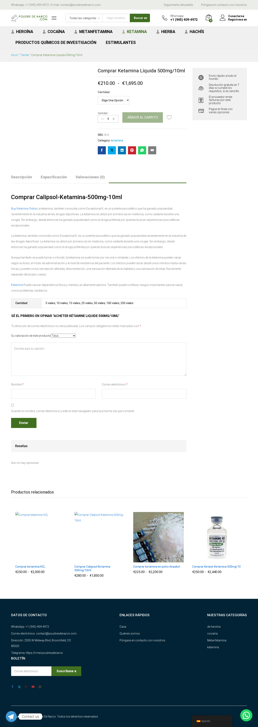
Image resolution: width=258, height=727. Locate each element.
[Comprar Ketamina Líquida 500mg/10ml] (102, 150)
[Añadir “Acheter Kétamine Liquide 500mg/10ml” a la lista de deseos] (169, 117)
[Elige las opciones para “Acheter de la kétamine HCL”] (31, 560)
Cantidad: (104, 92)
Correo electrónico (115, 384)
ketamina (117, 140)
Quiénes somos (130, 633)
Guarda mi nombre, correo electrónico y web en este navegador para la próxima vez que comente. (73, 411)
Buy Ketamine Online (24, 208)
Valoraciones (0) (90, 177)
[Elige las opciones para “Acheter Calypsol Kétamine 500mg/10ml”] (90, 560)
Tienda (24, 55)
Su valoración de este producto (31, 335)
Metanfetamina (95, 32)
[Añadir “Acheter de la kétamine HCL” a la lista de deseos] (49, 560)
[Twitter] (19, 687)
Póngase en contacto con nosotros (224, 4)
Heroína (24, 32)
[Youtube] (33, 687)
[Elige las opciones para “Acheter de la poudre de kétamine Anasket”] (149, 560)
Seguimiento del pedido (178, 4)
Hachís (197, 32)
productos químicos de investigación (56, 43)
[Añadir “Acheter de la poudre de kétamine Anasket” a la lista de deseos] (167, 560)
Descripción (21, 177)
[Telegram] (11, 716)
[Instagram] (39, 687)
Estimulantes (121, 43)
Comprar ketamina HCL (30, 566)
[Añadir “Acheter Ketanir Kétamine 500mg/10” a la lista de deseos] (226, 560)
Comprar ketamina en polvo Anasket (156, 566)
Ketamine (17, 285)
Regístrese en (237, 19)
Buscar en (140, 18)
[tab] (23, 178)
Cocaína (56, 32)
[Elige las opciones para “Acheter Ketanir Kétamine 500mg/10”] (208, 560)
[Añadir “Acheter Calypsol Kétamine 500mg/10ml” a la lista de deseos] (108, 560)
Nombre (17, 384)
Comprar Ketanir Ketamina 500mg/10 (216, 566)
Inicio (14, 55)
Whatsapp (177, 16)
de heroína (214, 626)
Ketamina (137, 32)
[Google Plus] (26, 687)
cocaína (212, 633)
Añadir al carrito (142, 117)
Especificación (54, 177)
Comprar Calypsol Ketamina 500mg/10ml (92, 568)
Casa (123, 626)
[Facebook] (12, 687)
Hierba (168, 32)
